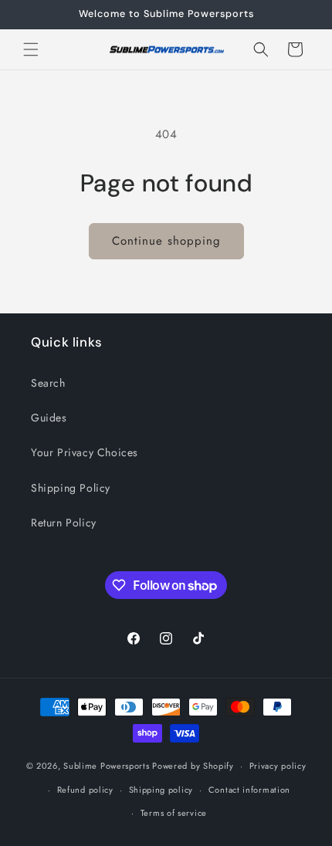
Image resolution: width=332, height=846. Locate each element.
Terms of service (174, 813)
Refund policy (85, 789)
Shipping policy (161, 789)
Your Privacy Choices (84, 452)
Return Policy (64, 522)
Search (48, 383)
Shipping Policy (70, 488)
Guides (49, 417)
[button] (31, 49)
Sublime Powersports (106, 766)
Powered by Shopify (193, 766)
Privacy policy (278, 766)
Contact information (249, 789)
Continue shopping (166, 240)
